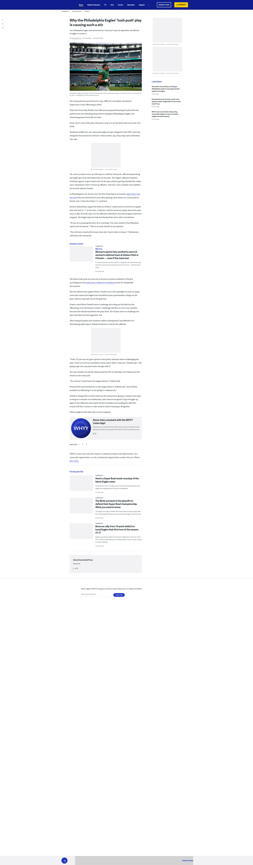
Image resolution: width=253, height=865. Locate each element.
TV (105, 5)
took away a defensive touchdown (101, 282)
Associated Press (77, 38)
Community (65, 11)
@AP (76, 568)
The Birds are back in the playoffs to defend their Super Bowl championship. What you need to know (116, 504)
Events (120, 5)
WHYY (67, 4)
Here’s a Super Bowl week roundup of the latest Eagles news (117, 480)
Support (142, 5)
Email (87, 444)
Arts (112, 5)
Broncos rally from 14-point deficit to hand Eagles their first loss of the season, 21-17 (117, 529)
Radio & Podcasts (93, 5)
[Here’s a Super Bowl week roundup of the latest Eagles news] (81, 484)
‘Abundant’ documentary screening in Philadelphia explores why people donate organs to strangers (166, 88)
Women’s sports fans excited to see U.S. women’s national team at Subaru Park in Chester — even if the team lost (116, 255)
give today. (74, 461)
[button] (64, 860)
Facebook (79, 444)
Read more (76, 563)
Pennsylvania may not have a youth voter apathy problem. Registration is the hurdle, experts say (166, 101)
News (81, 5)
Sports (87, 11)
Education (131, 5)
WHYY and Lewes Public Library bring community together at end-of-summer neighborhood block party (165, 114)
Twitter (83, 444)
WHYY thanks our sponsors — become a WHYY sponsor (104, 169)
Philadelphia (77, 11)
